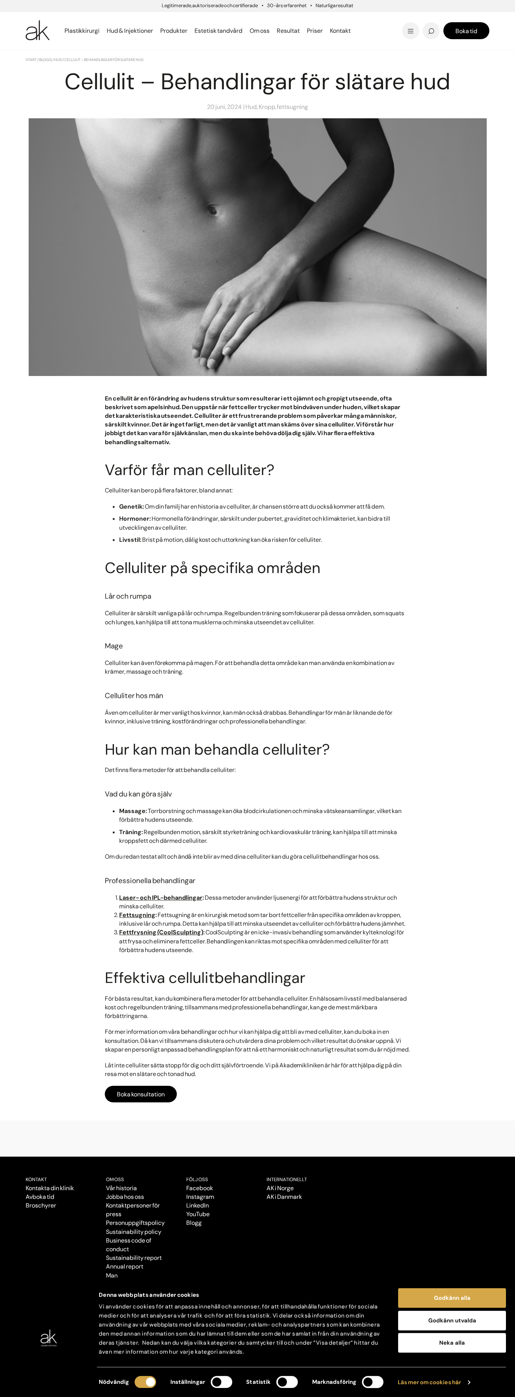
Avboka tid (40, 1197)
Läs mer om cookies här (429, 1382)
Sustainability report (133, 1258)
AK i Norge (280, 1188)
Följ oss (197, 1179)
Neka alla (452, 1343)
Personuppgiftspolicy (135, 1223)
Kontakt (340, 31)
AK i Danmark (284, 1197)
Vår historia (121, 1188)
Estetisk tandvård (290, 30)
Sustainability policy (133, 1232)
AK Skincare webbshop (396, 38)
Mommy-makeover (380, 19)
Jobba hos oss (125, 1197)
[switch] (221, 1382)
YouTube (198, 1214)
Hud (58, 59)
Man (112, 1275)
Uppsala (274, 18)
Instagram (200, 1197)
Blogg (270, 18)
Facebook (199, 1188)
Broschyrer (41, 1205)
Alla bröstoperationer (60, 30)
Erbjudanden (282, 30)
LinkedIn (197, 1205)
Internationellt (287, 1179)
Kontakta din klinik (50, 1188)
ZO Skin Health (284, 30)
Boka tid (466, 31)
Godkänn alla (452, 1298)
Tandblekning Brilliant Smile (316, 30)
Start (31, 59)
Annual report (124, 1266)
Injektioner (279, 18)
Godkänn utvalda (452, 1320)
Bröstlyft (40, 19)
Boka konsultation (141, 1094)
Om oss (115, 1179)
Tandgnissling (294, 19)
